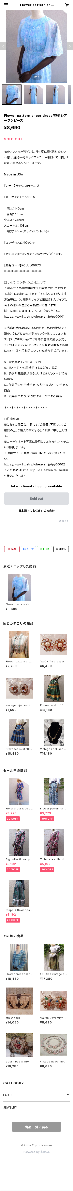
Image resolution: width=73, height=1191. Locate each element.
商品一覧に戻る (36, 1127)
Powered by (32, 1151)
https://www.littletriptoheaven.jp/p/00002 (34, 464)
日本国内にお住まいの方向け (36, 510)
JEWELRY (10, 1107)
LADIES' (9, 1095)
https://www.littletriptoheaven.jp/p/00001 (34, 316)
